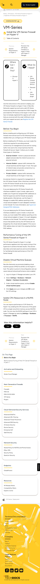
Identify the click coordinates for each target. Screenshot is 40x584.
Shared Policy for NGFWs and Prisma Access (17, 447)
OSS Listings (9, 530)
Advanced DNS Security (11, 422)
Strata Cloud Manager (10, 374)
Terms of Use (9, 563)
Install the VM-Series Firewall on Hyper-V (15, 15)
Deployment (16, 499)
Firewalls (6, 389)
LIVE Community (10, 548)
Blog (6, 526)
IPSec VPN (7, 450)
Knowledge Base (10, 550)
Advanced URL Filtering (11, 417)
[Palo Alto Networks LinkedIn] (12, 572)
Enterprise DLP (8, 430)
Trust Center (8, 561)
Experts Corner (8, 490)
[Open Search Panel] (11, 5)
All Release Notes (9, 485)
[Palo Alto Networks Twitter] (17, 572)
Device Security (8, 427)
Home (5, 13)
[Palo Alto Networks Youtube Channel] (21, 572)
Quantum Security (9, 455)
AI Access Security (9, 425)
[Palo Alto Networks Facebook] (7, 572)
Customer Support (10, 546)
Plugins (6, 399)
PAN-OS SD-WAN (9, 394)
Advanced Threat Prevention (12, 419)
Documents (8, 566)
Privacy (7, 559)
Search (7, 523)
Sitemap (7, 532)
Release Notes (9, 521)
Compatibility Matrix (10, 488)
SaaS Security (8, 432)
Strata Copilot (30, 5)
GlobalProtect (8, 470)
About (7, 541)
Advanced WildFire (9, 414)
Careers (7, 543)
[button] (38, 467)
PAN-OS (6, 392)
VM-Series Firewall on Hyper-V (23, 13)
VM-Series (11, 13)
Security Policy (8, 453)
